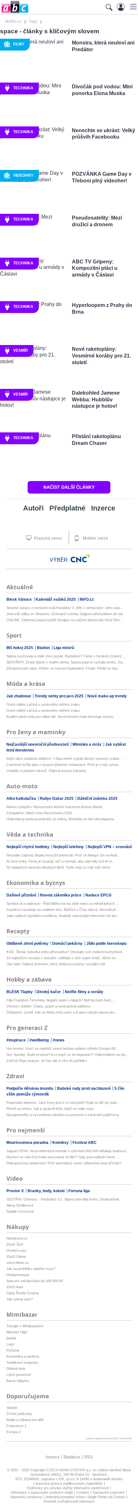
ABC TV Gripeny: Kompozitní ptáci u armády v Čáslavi (94, 268)
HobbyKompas (18, 1275)
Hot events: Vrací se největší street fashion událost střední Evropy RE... (62, 1048)
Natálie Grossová (20, 1211)
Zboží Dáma (16, 1256)
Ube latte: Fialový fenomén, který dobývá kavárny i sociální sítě (55, 964)
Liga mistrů (64, 648)
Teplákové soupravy (22, 1362)
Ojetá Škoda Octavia (22, 1293)
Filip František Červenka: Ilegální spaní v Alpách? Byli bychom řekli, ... (60, 1000)
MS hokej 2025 (20, 648)
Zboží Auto (14, 1287)
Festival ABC (85, 1142)
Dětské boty (15, 1368)
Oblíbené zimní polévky (27, 943)
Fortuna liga (79, 1191)
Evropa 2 (13, 1432)
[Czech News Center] (80, 558)
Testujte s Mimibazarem (24, 1326)
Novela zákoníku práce (61, 895)
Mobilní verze (95, 538)
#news (59, 1040)
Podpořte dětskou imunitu (30, 1088)
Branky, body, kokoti (46, 1191)
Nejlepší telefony (69, 847)
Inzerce (103, 508)
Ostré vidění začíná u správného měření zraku (43, 704)
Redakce (72, 1457)
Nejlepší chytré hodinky (28, 847)
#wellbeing (40, 1040)
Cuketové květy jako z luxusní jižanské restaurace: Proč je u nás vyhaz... (63, 765)
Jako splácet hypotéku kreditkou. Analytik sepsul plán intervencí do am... (62, 916)
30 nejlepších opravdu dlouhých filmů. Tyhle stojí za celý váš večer (58, 867)
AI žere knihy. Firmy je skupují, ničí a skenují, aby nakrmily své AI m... (60, 861)
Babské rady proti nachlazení (84, 1088)
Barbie (11, 1338)
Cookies (82, 1492)
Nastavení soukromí (109, 1492)
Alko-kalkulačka (21, 798)
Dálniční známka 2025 (97, 798)
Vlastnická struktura (25, 1497)
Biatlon (44, 648)
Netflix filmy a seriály (84, 992)
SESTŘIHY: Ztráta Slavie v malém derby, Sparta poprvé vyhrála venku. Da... (65, 662)
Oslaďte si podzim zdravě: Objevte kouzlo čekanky (46, 771)
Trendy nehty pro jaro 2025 (59, 696)
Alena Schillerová (19, 1205)
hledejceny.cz (17, 1238)
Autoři (33, 508)
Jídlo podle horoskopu (106, 943)
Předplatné (67, 508)
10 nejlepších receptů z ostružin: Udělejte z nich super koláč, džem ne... (62, 958)
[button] (132, 7)
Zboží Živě (14, 1244)
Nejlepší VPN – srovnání (110, 847)
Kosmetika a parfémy (22, 1356)
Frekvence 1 (16, 1426)
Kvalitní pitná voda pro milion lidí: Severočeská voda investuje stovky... (61, 717)
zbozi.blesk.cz (17, 1263)
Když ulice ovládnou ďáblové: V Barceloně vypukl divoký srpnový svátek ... (65, 758)
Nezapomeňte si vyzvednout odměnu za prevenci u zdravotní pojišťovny (62, 1115)
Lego (10, 1344)
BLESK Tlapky (20, 992)
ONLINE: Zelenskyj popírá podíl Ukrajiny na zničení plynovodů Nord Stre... (64, 620)
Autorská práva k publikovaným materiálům (69, 1483)
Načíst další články (69, 487)
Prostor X (15, 1191)
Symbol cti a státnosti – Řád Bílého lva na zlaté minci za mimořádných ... (62, 903)
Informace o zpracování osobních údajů (42, 1492)
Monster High (16, 1332)
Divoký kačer (49, 992)
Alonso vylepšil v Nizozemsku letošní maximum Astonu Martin (54, 807)
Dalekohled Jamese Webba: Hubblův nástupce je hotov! (96, 399)
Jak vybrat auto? (19, 1299)
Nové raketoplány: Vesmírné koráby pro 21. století (101, 355)
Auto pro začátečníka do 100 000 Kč (34, 1281)
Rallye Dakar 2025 (57, 798)
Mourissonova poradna (27, 1142)
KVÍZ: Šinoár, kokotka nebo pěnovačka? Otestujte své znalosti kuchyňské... (65, 952)
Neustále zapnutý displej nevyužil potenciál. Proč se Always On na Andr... (63, 855)
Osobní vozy (16, 1250)
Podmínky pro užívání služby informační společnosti (67, 1488)
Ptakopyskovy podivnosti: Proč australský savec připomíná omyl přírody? (64, 1163)
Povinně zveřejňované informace (69, 1501)
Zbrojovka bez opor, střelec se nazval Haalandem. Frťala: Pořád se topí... (63, 668)
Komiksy (61, 1142)
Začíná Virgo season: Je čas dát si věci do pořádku (46, 1061)
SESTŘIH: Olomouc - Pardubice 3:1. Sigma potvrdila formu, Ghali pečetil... (64, 1199)
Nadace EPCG (98, 895)
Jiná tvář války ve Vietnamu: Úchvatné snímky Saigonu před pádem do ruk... (66, 614)
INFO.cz (87, 599)
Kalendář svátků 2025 (56, 599)
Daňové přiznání (21, 895)
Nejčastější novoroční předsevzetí (38, 744)
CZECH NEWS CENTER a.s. (69, 1470)
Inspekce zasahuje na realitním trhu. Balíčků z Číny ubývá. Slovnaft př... (62, 910)
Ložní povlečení (18, 1375)
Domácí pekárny (67, 943)
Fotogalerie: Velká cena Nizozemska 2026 (39, 813)
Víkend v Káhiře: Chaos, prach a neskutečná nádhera (48, 1006)
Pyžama (12, 1350)
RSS (88, 1457)
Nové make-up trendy (107, 696)
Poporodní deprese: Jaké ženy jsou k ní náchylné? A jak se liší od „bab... (62, 1102)
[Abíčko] (14, 12)
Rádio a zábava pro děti (24, 1420)
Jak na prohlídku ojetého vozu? (30, 1269)
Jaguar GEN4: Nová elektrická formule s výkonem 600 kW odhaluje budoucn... (67, 1151)
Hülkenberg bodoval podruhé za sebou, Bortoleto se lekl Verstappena (60, 819)
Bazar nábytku (17, 1381)
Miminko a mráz (87, 744)
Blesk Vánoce (19, 599)
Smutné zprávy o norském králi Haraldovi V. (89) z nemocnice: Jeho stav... (64, 608)
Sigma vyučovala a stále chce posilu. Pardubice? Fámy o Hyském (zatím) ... (65, 656)
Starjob (11, 1408)
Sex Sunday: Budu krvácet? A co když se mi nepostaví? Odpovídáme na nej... (67, 1054)
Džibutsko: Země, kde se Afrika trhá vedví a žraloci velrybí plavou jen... (61, 1012)
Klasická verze (47, 538)
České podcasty (19, 1414)
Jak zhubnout (19, 696)
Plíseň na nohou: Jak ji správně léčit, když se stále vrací (50, 1109)
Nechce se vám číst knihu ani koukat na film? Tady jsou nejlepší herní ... (62, 1157)
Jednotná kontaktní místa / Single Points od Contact (85, 1497)
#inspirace (16, 1040)
